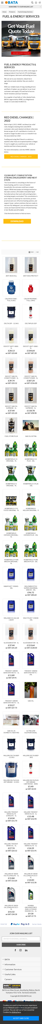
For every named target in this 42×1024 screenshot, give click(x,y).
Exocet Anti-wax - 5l (31, 347)
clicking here (16, 1012)
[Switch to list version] (35, 252)
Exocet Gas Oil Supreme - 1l (11, 407)
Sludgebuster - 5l (30, 643)
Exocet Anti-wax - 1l (11, 347)
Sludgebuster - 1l (11, 643)
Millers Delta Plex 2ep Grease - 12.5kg (11, 781)
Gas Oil (31, 701)
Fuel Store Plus (11, 436)
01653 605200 (30, 993)
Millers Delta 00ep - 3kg (31, 756)
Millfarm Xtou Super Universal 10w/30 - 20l (31, 588)
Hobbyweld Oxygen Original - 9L (11, 535)
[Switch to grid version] (29, 252)
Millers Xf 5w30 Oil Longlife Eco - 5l (11, 907)
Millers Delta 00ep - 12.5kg (11, 756)
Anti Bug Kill (11, 276)
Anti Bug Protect (30, 276)
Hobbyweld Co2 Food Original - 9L (11, 509)
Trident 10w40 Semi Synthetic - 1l (11, 672)
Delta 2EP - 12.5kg (11, 323)
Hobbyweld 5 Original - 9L (11, 484)
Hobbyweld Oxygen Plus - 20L (31, 534)
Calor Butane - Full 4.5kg (11, 299)
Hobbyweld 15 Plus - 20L (31, 460)
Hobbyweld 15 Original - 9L (11, 460)
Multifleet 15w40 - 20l (30, 619)
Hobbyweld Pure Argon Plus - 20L (31, 560)
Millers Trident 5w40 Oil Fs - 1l (31, 845)
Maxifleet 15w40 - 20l (11, 587)
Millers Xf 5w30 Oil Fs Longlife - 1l (11, 874)
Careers (8, 979)
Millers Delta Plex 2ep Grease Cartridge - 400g (31, 782)
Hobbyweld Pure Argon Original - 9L (11, 561)
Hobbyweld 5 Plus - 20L (30, 484)
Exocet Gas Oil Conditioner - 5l (31, 377)
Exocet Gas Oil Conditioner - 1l (11, 377)
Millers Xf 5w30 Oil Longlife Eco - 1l (30, 875)
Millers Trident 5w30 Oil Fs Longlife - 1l (11, 814)
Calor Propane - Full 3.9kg (31, 299)
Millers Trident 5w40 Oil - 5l (11, 845)
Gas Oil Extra (30, 436)
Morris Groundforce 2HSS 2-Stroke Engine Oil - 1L (31, 908)
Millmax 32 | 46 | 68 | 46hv (11, 619)
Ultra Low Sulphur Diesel (30, 732)
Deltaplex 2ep (31, 323)
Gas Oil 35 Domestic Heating (11, 732)
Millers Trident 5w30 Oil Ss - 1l (31, 813)
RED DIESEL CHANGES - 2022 (21, 156)
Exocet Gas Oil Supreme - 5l (31, 407)
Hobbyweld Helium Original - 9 (31, 509)
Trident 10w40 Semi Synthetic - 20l (31, 672)
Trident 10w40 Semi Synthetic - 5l (11, 702)
